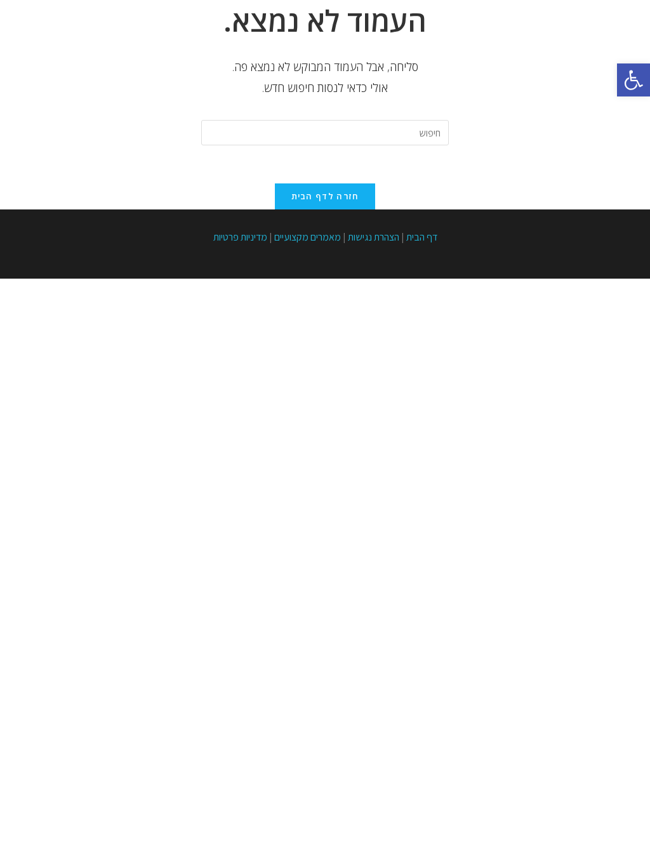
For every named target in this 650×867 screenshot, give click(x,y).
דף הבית (421, 237)
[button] (633, 79)
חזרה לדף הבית (325, 196)
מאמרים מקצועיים (307, 237)
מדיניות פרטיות (240, 237)
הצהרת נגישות (373, 237)
